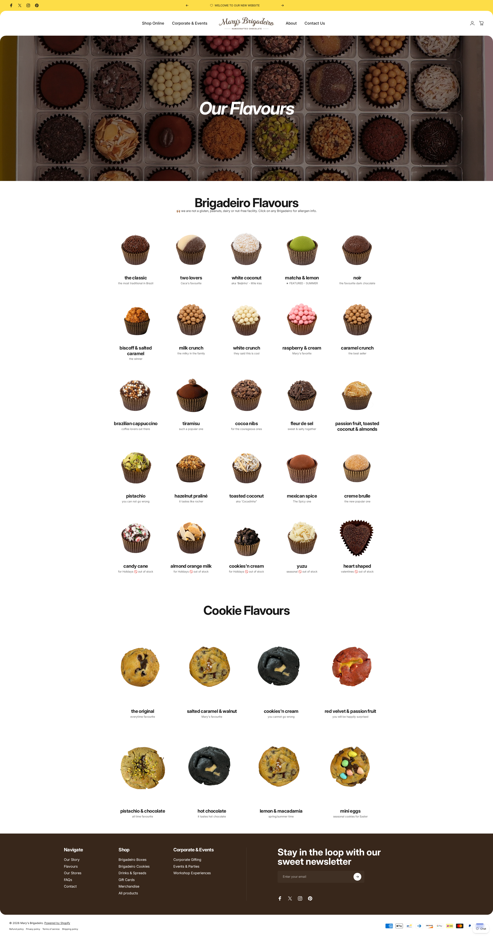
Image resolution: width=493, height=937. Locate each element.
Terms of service (51, 929)
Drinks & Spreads (132, 873)
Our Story (72, 860)
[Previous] (187, 5)
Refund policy (16, 929)
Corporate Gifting (187, 860)
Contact (70, 886)
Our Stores (72, 873)
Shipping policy (70, 929)
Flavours (71, 866)
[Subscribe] (357, 877)
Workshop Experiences (192, 873)
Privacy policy (33, 929)
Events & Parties (186, 866)
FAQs (68, 880)
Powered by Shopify (57, 923)
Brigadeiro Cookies (134, 866)
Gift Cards (127, 880)
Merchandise (129, 886)
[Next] (282, 5)
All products (128, 893)
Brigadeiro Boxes (132, 860)
